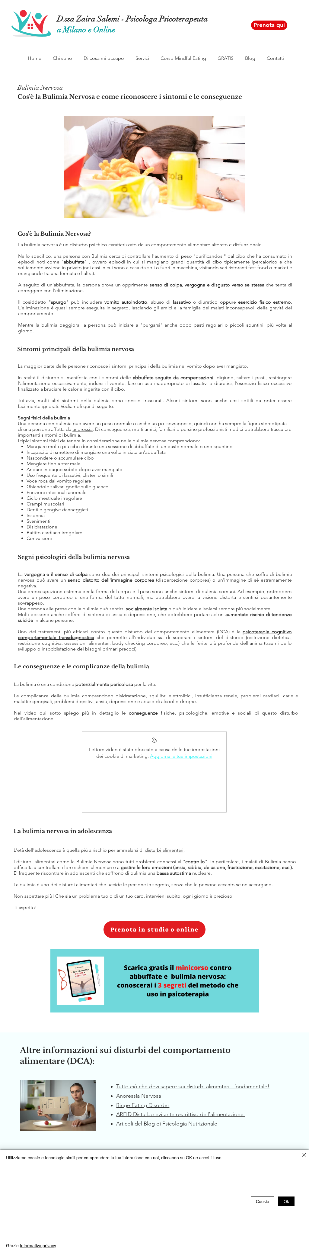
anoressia (82, 429)
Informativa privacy (38, 1245)
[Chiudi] (304, 1155)
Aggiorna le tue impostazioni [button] (181, 756)
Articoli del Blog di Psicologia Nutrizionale (166, 1123)
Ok (286, 1201)
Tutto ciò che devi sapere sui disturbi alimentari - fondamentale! (192, 1086)
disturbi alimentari (164, 850)
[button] (62, 58)
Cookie (262, 1201)
